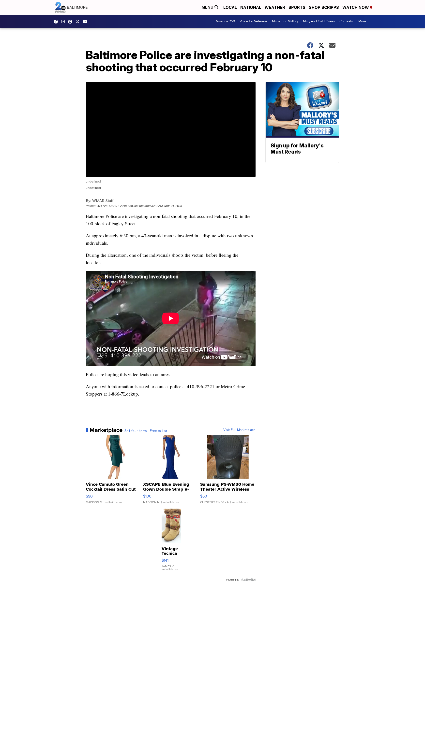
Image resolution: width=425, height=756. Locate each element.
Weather (275, 7)
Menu (208, 7)
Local (230, 7)
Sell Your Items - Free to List (145, 431)
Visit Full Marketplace (239, 430)
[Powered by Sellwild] (248, 580)
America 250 (225, 21)
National (250, 7)
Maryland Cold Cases (319, 21)
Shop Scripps (324, 7)
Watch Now (356, 7)
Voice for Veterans (254, 21)
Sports (296, 7)
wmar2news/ (57, 22)
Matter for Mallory (285, 21)
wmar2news (64, 22)
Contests (346, 21)
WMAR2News (71, 22)
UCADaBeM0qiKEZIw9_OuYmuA (86, 22)
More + (363, 21)
